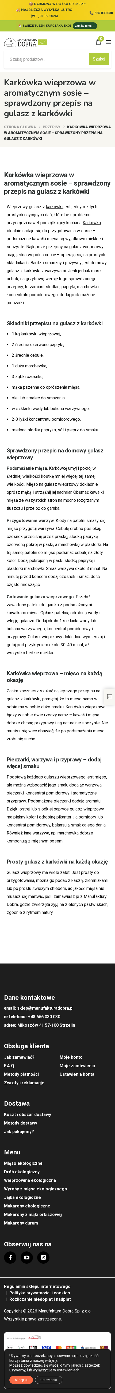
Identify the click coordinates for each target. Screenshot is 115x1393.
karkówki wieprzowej (40, 333)
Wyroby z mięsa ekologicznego (35, 1188)
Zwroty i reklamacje (24, 1082)
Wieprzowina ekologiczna (30, 1180)
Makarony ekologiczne (27, 1206)
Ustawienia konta (77, 1074)
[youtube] (27, 1257)
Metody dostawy (20, 1123)
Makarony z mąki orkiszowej (33, 1214)
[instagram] (43, 1257)
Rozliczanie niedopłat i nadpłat (40, 1299)
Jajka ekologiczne (22, 1197)
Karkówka (92, 222)
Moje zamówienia (77, 1065)
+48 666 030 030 (44, 1016)
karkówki (54, 206)
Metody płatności (21, 1074)
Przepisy (51, 127)
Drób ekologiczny (22, 1171)
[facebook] (10, 1257)
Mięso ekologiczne (23, 1163)
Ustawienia (48, 1380)
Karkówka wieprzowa (85, 706)
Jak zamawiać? (19, 1057)
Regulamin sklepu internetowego (37, 1286)
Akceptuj (21, 1380)
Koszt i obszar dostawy (27, 1114)
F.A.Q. (9, 1065)
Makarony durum (21, 1223)
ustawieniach (68, 1370)
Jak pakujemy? (19, 1131)
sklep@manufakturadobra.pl (45, 1008)
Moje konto (71, 1057)
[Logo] (27, 42)
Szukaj (99, 59)
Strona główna (20, 127)
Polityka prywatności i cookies (39, 1292)
